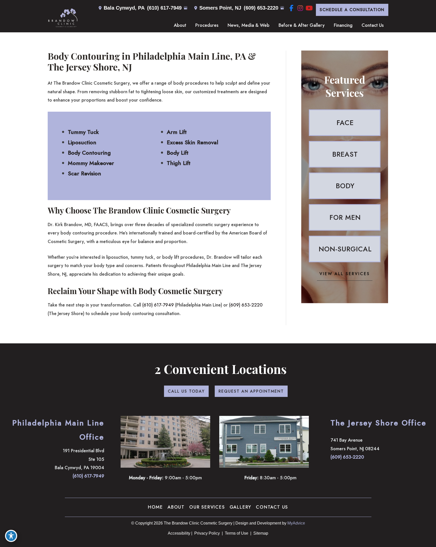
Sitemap (260, 533)
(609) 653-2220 (261, 8)
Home (155, 507)
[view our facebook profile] (291, 8)
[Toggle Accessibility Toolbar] (11, 536)
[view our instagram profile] (300, 8)
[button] (352, 10)
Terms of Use (236, 533)
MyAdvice (296, 523)
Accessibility (179, 533)
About (176, 507)
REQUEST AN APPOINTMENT (251, 391)
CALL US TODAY (186, 391)
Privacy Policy (207, 533)
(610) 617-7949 (164, 8)
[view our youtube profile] (309, 8)
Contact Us (272, 507)
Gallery (241, 507)
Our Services (207, 507)
